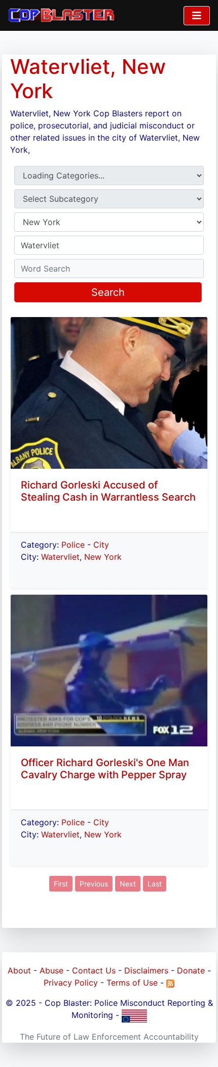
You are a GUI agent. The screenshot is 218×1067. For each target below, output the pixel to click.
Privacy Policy (71, 982)
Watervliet (60, 557)
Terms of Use (132, 982)
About (19, 970)
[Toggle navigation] (197, 15)
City (101, 545)
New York (103, 557)
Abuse (51, 970)
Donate (191, 970)
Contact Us (94, 970)
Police (73, 545)
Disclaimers (146, 970)
